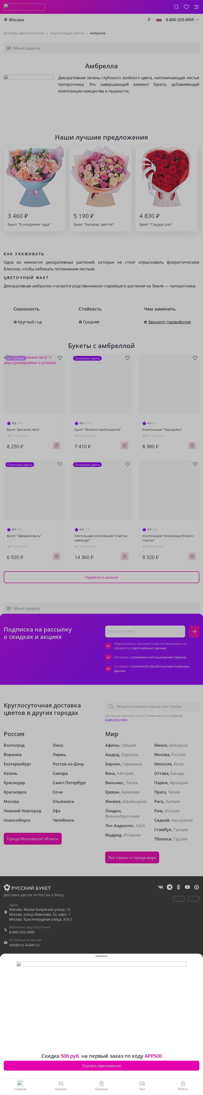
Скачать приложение (101, 1065)
